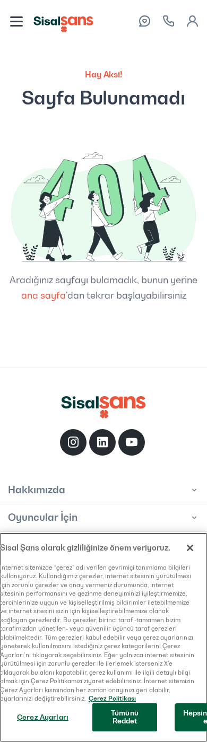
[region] (103, 637)
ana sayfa (43, 295)
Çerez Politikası (112, 698)
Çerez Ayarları (42, 717)
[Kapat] (190, 548)
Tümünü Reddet (125, 717)
